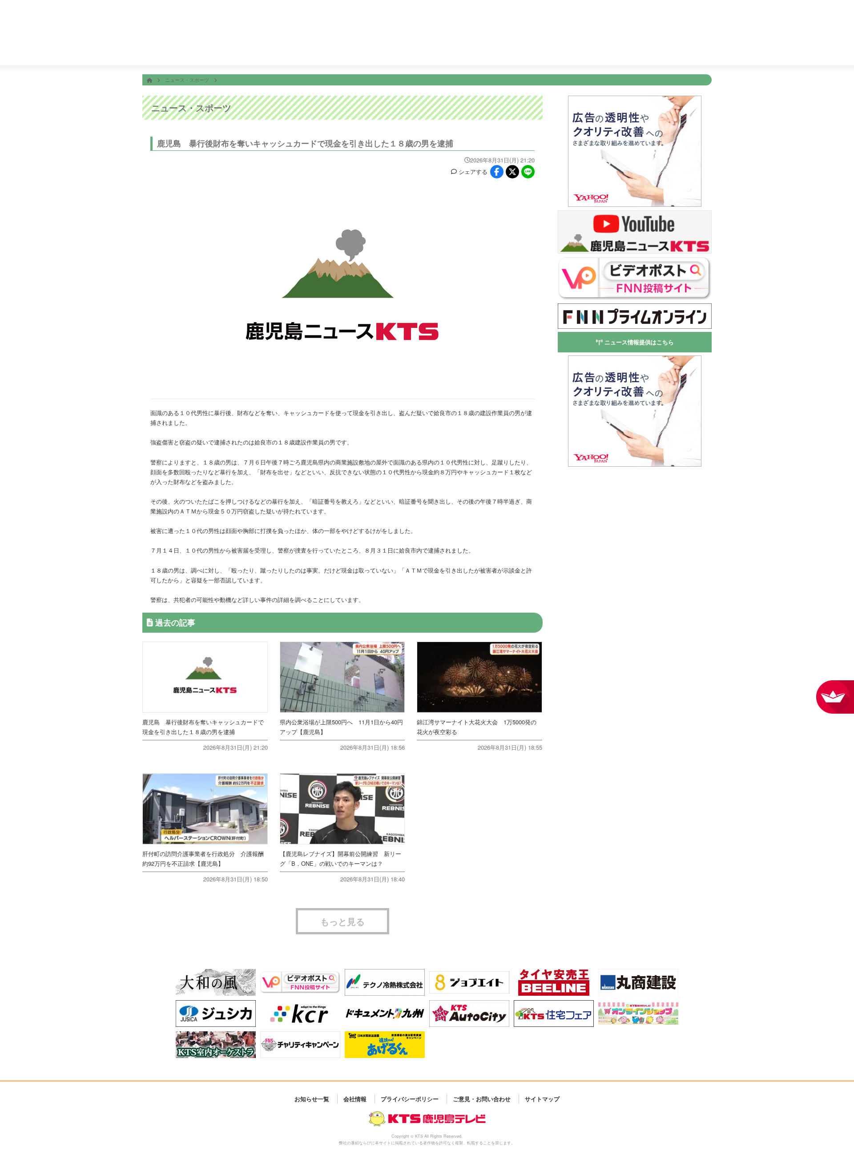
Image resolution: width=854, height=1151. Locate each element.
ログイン (702, 20)
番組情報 (364, 48)
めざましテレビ (365, 14)
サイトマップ (542, 1098)
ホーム (311, 48)
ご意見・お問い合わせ (482, 1098)
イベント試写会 (525, 48)
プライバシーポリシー (410, 1098)
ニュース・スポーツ (187, 79)
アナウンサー (578, 48)
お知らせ (685, 48)
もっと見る (342, 921)
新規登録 (677, 20)
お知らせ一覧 (311, 1098)
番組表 (193, 14)
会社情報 (631, 48)
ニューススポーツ (418, 48)
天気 (471, 48)
